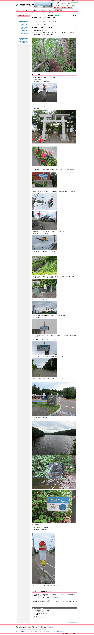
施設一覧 (22, 12)
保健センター (27, 12)
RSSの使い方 (61, 631)
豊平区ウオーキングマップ (36, 12)
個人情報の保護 (34, 631)
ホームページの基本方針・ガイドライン (48, 631)
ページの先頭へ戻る (73, 622)
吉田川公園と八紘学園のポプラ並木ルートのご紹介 (23, 35)
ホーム (17, 12)
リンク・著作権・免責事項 (23, 631)
